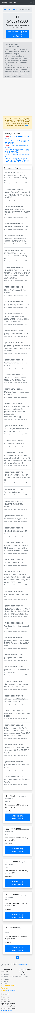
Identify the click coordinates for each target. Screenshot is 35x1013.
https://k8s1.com (23, 964)
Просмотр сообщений (17, 817)
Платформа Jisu (8, 2)
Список (14, 10)
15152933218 (14, 861)
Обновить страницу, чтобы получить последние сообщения (17, 34)
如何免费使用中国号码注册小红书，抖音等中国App (17, 151)
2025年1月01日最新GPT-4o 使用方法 (17, 161)
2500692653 (12, 927)
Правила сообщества (5, 982)
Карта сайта (23, 977)
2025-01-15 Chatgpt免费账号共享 (16, 159)
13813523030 (15, 828)
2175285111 (12, 796)
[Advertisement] (17, 97)
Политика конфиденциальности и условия (9, 976)
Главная (7, 10)
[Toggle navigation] (31, 2)
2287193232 (12, 894)
